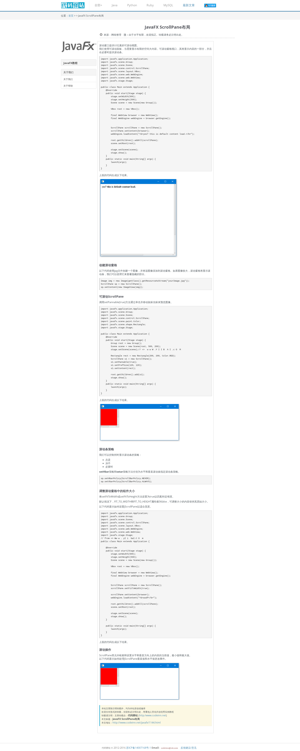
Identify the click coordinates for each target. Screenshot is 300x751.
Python (132, 5)
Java (115, 5)
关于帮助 (68, 85)
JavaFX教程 (70, 63)
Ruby (150, 5)
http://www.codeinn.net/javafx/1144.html (136, 722)
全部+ (98, 5)
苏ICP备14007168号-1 (138, 747)
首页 (70, 15)
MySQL (168, 5)
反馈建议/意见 (189, 747)
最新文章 (189, 5)
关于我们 (68, 79)
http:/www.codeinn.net (152, 715)
